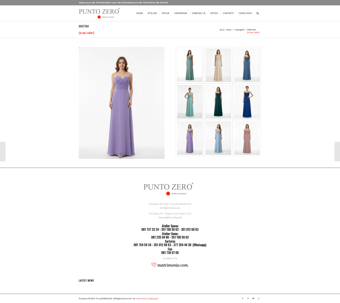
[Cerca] (257, 13)
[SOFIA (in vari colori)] (337, 151)
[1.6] (247, 101)
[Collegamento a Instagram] (248, 298)
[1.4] (189, 101)
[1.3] (247, 65)
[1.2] (218, 65)
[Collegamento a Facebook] (242, 298)
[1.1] (189, 65)
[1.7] (189, 138)
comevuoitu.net (142, 298)
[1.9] (247, 138)
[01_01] (2, 151)
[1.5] (218, 101)
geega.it (154, 298)
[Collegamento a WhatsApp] (258, 298)
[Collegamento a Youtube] (253, 298)
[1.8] (218, 138)
